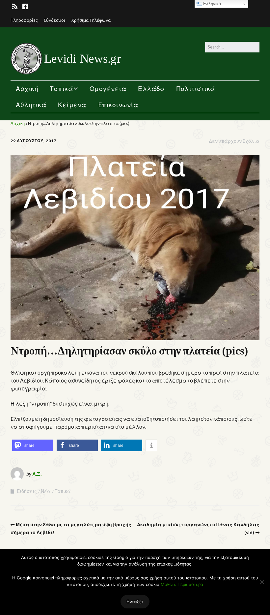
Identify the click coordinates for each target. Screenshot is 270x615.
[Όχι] (261, 582)
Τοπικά (61, 88)
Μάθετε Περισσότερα (182, 584)
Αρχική (27, 88)
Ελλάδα (151, 88)
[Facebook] (25, 6)
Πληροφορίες (24, 20)
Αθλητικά (31, 104)
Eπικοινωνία (118, 104)
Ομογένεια (108, 88)
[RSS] (15, 6)
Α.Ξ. (36, 474)
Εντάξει (135, 601)
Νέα (46, 491)
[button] (32, 445)
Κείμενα (72, 104)
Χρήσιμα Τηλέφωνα (91, 20)
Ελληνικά (211, 3)
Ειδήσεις (27, 491)
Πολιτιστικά (195, 88)
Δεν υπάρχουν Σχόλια (234, 141)
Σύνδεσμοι (54, 20)
